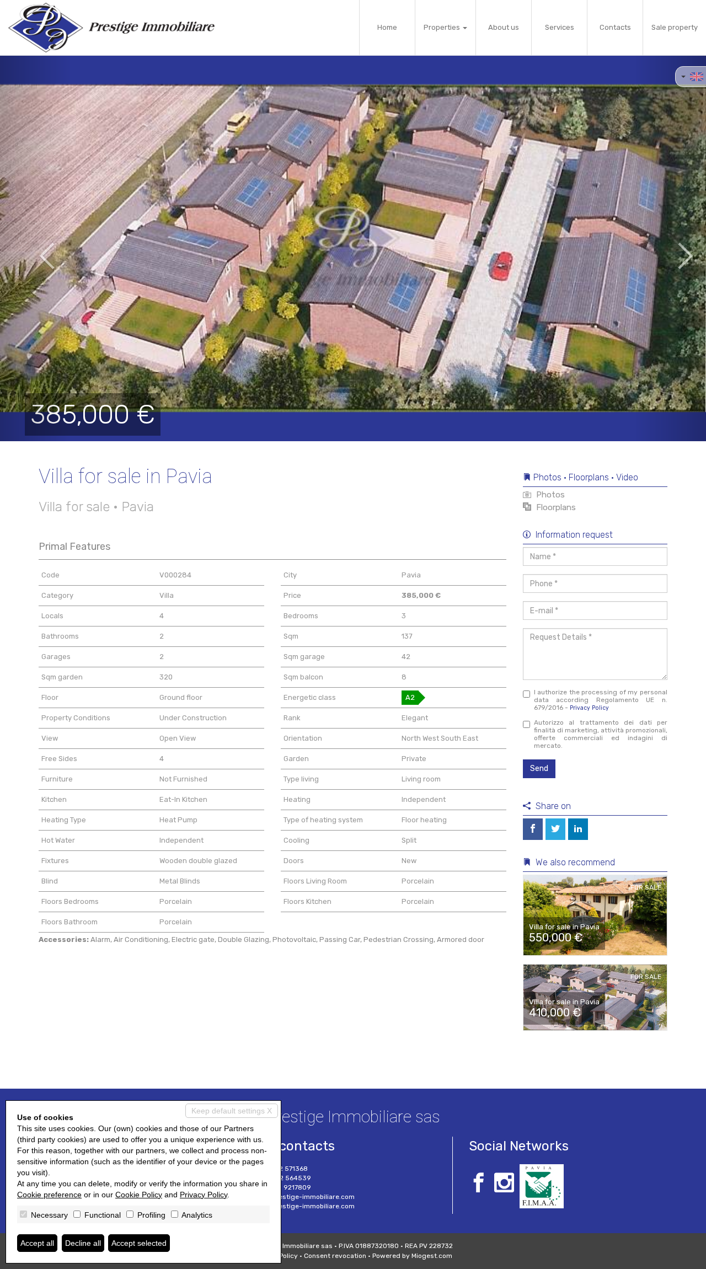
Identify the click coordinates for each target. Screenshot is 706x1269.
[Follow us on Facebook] (479, 1184)
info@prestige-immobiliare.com (304, 1197)
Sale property (674, 27)
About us (503, 27)
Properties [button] (443, 27)
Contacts (615, 27)
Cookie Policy (138, 1194)
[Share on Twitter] (555, 829)
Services (559, 27)
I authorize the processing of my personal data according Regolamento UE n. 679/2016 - (601, 699)
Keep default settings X (231, 1110)
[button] (35, 248)
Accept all (37, 1243)
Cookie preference (49, 1194)
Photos (549, 495)
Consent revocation (335, 1256)
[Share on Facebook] (533, 829)
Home (387, 27)
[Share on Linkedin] (578, 829)
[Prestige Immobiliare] (111, 27)
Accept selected (139, 1243)
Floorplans (555, 507)
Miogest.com (431, 1256)
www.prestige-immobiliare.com (304, 1206)
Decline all (83, 1243)
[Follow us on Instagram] (504, 1184)
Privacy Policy (589, 707)
